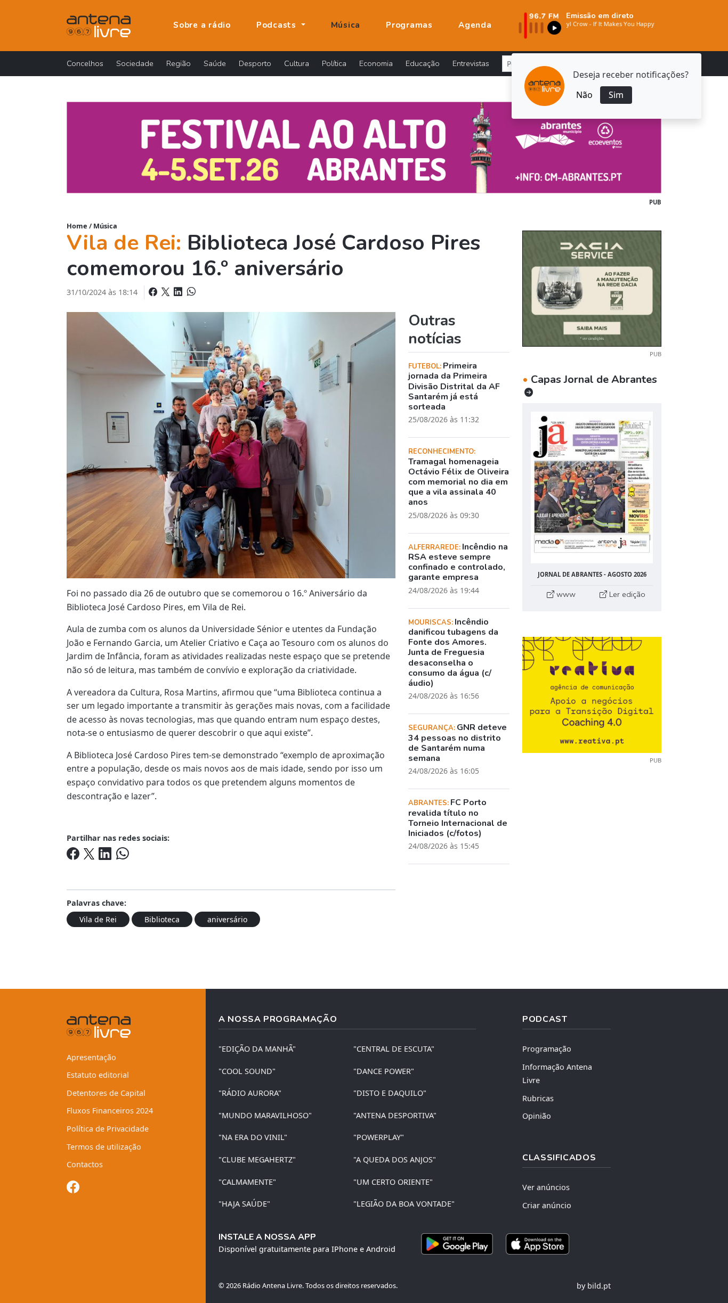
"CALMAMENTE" (247, 1182)
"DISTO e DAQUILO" (389, 1093)
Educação (423, 63)
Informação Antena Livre (557, 1074)
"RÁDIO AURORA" (250, 1093)
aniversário (227, 919)
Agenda (475, 25)
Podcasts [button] (277, 25)
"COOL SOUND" (247, 1071)
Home (77, 226)
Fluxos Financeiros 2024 (110, 1110)
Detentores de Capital (106, 1093)
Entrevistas (470, 63)
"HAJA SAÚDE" (244, 1204)
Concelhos (85, 63)
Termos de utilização (104, 1147)
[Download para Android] (457, 1244)
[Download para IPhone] (537, 1244)
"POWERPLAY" (378, 1137)
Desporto (255, 63)
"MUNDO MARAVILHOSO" (265, 1115)
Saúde (215, 63)
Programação (546, 1049)
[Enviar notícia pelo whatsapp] (190, 292)
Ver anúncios (546, 1187)
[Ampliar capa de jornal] (592, 487)
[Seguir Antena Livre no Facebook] (73, 1189)
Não (584, 95)
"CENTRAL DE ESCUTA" (393, 1049)
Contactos (85, 1164)
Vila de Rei (98, 919)
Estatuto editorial (98, 1075)
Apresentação (91, 1057)
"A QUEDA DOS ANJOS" (394, 1159)
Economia (376, 63)
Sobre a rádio (202, 25)
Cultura (296, 63)
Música (346, 25)
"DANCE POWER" (383, 1071)
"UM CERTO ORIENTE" (393, 1182)
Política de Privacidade (108, 1129)
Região (178, 63)
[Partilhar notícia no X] (166, 292)
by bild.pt (594, 1286)
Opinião (536, 1116)
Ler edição (626, 594)
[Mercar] (591, 287)
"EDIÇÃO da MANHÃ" (257, 1049)
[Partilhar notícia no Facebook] (154, 292)
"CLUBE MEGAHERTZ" (257, 1159)
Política (334, 63)
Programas (409, 25)
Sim (616, 95)
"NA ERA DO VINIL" (253, 1137)
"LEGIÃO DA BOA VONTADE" (404, 1204)
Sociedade (134, 63)
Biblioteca (162, 919)
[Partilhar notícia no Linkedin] (179, 292)
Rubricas (538, 1098)
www (565, 594)
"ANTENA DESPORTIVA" (394, 1115)
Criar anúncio (546, 1205)
